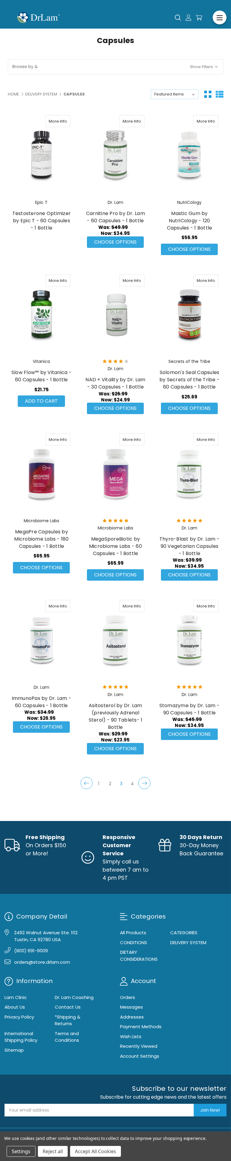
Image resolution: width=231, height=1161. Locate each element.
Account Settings (139, 1056)
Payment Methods (141, 1026)
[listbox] (174, 94)
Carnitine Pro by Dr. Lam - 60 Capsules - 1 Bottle (115, 217)
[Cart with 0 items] (199, 17)
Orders (127, 997)
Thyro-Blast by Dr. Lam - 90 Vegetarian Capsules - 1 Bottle (189, 546)
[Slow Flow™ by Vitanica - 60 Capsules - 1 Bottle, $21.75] (41, 314)
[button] (115, 66)
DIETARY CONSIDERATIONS (139, 955)
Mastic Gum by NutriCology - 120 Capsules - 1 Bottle (189, 220)
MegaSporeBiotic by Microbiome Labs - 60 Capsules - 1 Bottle (115, 546)
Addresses (132, 1017)
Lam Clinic (16, 997)
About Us (15, 1007)
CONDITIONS (133, 942)
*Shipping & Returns (67, 1020)
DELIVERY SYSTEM (188, 942)
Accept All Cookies (95, 1151)
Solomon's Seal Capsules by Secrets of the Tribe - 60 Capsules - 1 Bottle (189, 379)
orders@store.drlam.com (42, 962)
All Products (133, 932)
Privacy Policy (19, 1017)
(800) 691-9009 (31, 950)
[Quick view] (52, 121)
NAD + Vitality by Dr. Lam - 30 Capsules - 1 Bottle (115, 383)
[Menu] (219, 17)
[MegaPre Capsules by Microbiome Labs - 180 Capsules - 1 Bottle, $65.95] (41, 473)
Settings (21, 1151)
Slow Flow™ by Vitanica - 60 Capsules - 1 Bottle (41, 376)
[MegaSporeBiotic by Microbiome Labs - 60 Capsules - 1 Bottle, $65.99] (115, 473)
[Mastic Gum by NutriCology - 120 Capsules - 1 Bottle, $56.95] (189, 155)
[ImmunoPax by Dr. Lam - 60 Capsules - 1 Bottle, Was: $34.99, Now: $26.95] (41, 640)
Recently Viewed (138, 1046)
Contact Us (68, 1007)
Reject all (53, 1151)
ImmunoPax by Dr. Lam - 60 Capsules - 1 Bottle (42, 702)
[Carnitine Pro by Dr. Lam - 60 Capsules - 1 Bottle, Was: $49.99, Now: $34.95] (115, 155)
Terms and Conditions (67, 1037)
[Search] (178, 17)
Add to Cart (41, 401)
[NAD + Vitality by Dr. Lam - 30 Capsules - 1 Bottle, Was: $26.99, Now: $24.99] (115, 314)
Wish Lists (130, 1036)
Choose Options (115, 242)
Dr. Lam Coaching (74, 997)
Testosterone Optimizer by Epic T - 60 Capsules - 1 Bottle (41, 220)
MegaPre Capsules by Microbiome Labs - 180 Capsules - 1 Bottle (41, 539)
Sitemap (14, 1050)
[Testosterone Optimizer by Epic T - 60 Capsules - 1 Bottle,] (41, 155)
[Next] (144, 783)
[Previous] (87, 783)
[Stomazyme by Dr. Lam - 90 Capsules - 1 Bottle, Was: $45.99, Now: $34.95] (189, 640)
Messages (131, 1007)
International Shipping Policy (21, 1037)
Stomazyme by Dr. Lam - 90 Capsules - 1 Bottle (189, 709)
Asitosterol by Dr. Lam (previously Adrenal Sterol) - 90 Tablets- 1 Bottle (116, 716)
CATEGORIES (183, 932)
